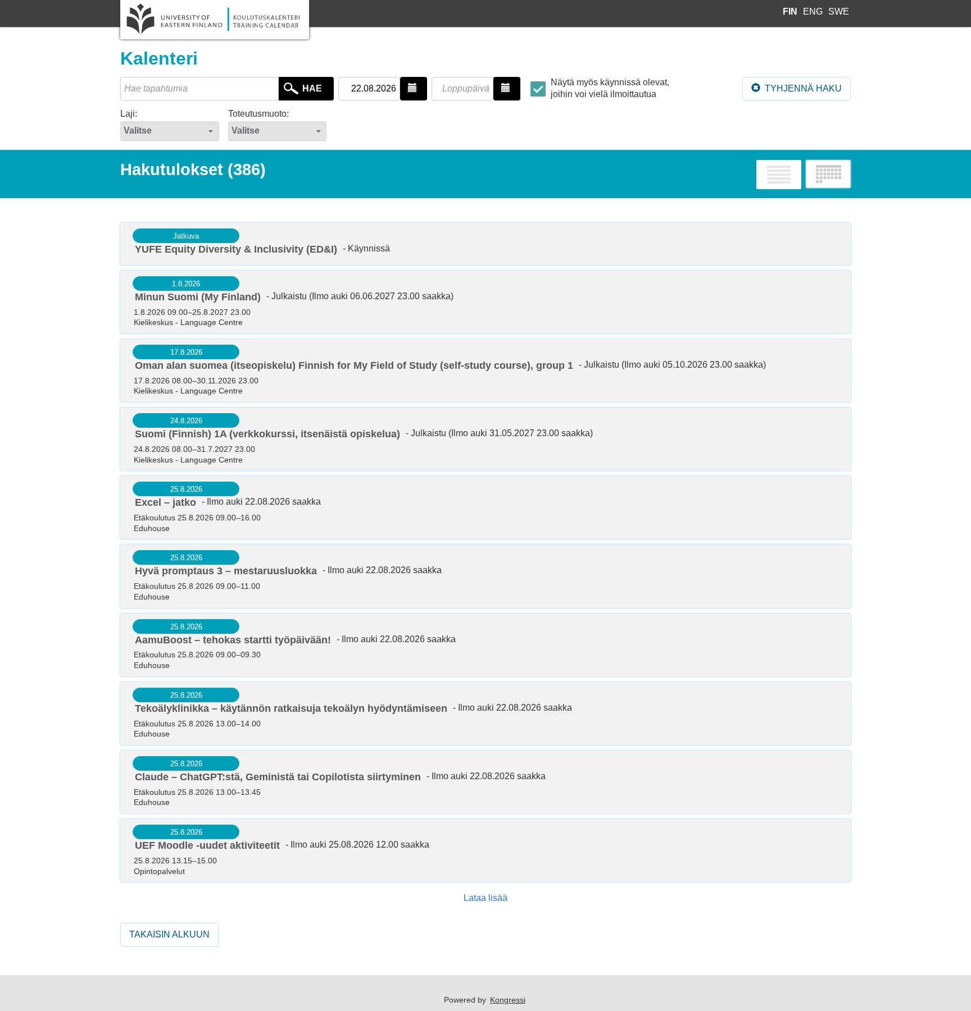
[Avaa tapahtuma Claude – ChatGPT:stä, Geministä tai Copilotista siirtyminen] (485, 782)
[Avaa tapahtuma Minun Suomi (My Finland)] (485, 302)
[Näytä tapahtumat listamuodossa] (778, 174)
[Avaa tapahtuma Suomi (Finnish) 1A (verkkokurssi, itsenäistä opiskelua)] (485, 439)
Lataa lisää (485, 898)
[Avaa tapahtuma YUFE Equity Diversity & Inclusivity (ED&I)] (485, 244)
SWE (838, 11)
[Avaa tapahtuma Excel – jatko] (485, 507)
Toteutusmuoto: (258, 113)
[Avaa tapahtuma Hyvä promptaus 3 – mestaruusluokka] (485, 576)
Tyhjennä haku (802, 88)
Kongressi (507, 999)
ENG (814, 11)
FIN (791, 11)
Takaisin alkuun (169, 934)
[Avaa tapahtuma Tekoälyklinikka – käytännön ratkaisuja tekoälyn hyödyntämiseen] (485, 713)
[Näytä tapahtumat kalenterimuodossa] (828, 174)
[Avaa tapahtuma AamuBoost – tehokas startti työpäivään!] (485, 645)
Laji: (128, 113)
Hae (312, 88)
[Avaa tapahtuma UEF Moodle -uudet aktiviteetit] (485, 850)
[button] (413, 88)
